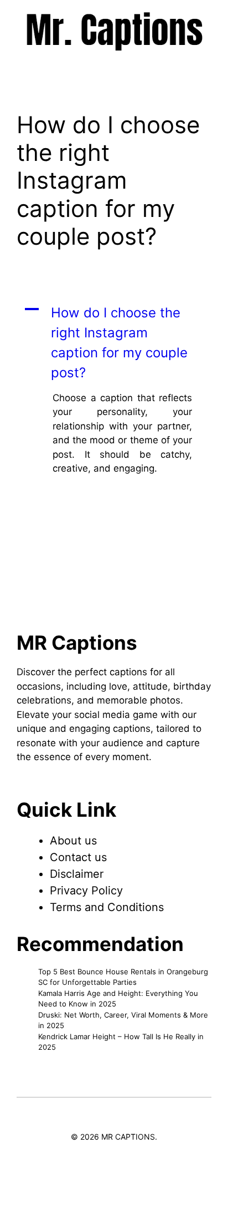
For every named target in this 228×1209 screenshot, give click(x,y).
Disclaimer (76, 874)
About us (73, 840)
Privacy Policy (86, 890)
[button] (114, 343)
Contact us (78, 857)
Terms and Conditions (107, 907)
